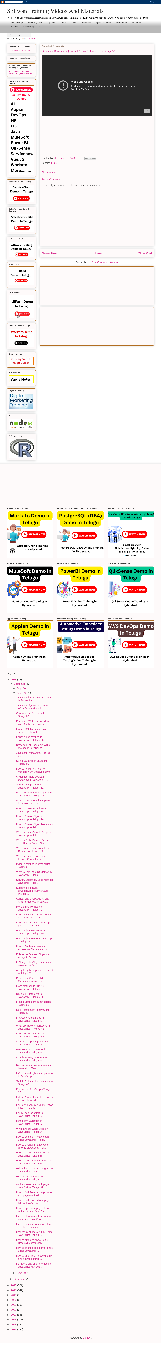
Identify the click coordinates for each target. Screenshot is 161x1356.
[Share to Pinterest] (95, 158)
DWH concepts (121, 23)
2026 (14, 1329)
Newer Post (49, 253)
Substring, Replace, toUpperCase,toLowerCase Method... (32, 890)
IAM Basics (136, 23)
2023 (14, 1314)
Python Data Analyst (103, 23)
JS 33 (54, 163)
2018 (14, 1295)
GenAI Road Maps (16, 23)
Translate (31, 38)
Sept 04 (21, 688)
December (20, 1279)
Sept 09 (21, 693)
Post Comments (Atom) (104, 262)
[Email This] (85, 158)
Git (40, 27)
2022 (14, 1309)
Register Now (86, 23)
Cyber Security (28, 27)
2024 (14, 1319)
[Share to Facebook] (93, 158)
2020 (14, 1300)
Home (98, 253)
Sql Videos (51, 23)
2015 (14, 679)
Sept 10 (21, 1272)
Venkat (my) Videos (35, 23)
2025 (14, 1324)
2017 (14, 1290)
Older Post (145, 253)
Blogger (87, 1337)
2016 (14, 1285)
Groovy (63, 23)
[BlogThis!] (88, 158)
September (20, 683)
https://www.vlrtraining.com (19, 50)
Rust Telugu (14, 27)
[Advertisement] (97, 134)
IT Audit (73, 23)
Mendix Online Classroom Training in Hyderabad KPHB (20, 73)
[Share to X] (90, 158)
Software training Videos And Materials (55, 11)
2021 (14, 1304)
